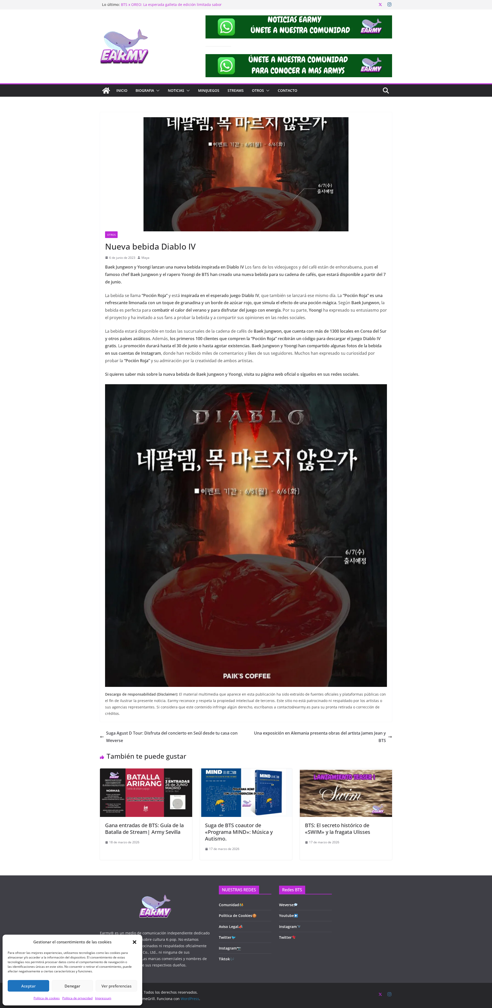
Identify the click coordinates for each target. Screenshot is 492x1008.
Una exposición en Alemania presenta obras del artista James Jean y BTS (320, 736)
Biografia (145, 90)
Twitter (285, 937)
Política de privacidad (77, 998)
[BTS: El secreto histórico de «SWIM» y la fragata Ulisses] (346, 772)
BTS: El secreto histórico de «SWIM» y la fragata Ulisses (337, 828)
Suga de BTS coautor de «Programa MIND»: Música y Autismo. (239, 832)
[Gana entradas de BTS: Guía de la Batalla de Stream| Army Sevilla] (146, 772)
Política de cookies (47, 998)
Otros (258, 90)
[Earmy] (106, 90)
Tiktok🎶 (226, 958)
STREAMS (236, 90)
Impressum (103, 998)
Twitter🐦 (227, 937)
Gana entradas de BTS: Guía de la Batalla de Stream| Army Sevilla (144, 828)
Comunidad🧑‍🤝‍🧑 (231, 904)
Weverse (286, 904)
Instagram (288, 926)
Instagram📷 (230, 948)
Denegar (72, 986)
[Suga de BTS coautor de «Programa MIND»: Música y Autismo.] (246, 772)
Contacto (287, 90)
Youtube (286, 915)
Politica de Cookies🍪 (238, 915)
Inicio (121, 90)
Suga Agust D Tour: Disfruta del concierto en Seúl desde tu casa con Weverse (172, 736)
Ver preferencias (116, 986)
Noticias (176, 90)
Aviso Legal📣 (231, 926)
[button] (134, 942)
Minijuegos (208, 90)
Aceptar (28, 986)
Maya (145, 257)
